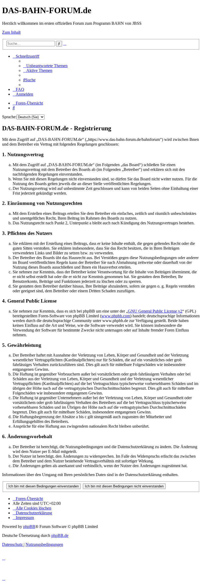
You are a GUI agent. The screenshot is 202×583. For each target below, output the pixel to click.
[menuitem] (45, 65)
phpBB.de (59, 535)
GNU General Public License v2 (155, 311)
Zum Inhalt (11, 32)
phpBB (29, 526)
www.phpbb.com (115, 316)
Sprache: (9, 117)
